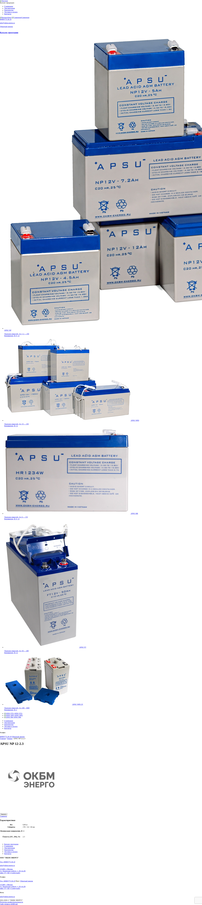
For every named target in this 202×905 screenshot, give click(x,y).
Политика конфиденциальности (11, 902)
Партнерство (8, 10)
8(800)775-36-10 (5, 19)
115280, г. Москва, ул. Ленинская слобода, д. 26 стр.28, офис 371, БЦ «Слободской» (13, 871)
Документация (9, 8)
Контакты (7, 14)
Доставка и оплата (10, 12)
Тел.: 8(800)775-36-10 (7, 862)
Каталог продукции (9, 32)
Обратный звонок (6, 26)
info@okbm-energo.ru (7, 23)
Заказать (4, 814)
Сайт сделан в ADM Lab (9, 904)
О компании (8, 6)
